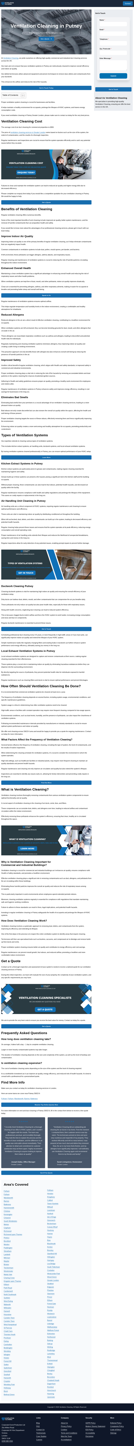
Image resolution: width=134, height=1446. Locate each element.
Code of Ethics (115, 1430)
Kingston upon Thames (12, 1281)
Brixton (6, 1264)
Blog (38, 1423)
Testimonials (41, 1433)
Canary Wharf (52, 1227)
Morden (6, 1244)
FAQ (38, 1426)
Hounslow (7, 1314)
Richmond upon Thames (13, 1234)
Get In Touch (113, 89)
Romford (50, 1387)
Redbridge (51, 1350)
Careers (39, 1440)
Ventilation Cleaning (10, 58)
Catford (50, 1200)
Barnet (49, 1320)
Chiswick (7, 1218)
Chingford (51, 1370)
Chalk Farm (8, 1331)
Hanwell (7, 1311)
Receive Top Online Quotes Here (46, 1105)
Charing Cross (9, 1278)
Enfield (49, 1364)
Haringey (50, 1260)
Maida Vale (8, 1274)
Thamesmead (52, 1360)
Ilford (49, 1357)
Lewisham (51, 1210)
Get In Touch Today (46, 88)
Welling (50, 1347)
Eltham (49, 1300)
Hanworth (7, 1378)
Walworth (7, 1304)
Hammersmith (9, 1208)
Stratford (50, 1284)
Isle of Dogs (51, 1217)
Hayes (49, 1237)
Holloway (7, 1388)
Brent (6, 1391)
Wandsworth (18, 1099)
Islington (7, 1354)
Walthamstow (52, 1327)
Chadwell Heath (53, 1380)
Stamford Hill (52, 1254)
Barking (50, 1340)
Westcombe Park (53, 1274)
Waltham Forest (53, 1330)
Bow (49, 1240)
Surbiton (7, 1298)
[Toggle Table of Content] (21, 95)
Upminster (51, 1397)
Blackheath (51, 1244)
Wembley (7, 1351)
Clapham (7, 1228)
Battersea (34, 1099)
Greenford (7, 1371)
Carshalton (8, 1344)
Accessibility (90, 1433)
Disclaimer (89, 1436)
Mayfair (6, 1261)
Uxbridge (50, 1324)
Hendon (50, 1194)
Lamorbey (51, 1354)
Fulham (4, 1099)
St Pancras (8, 1328)
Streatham (7, 1251)
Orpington (51, 1367)
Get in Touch (46, 629)
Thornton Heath (9, 1334)
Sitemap (113, 1433)
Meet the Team (66, 1436)
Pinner (49, 1297)
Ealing (6, 1341)
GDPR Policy (90, 1423)
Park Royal (8, 1288)
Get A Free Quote (46, 1173)
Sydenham (8, 1368)
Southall (7, 1374)
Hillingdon (51, 1257)
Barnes (27, 1099)
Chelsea (7, 1211)
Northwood (51, 1337)
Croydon (7, 1381)
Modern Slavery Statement (95, 1426)
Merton (6, 1224)
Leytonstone (51, 1317)
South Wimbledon (10, 1221)
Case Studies (41, 1436)
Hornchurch (51, 1390)
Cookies (64, 1430)
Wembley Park (9, 1384)
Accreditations (66, 1440)
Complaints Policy (117, 1426)
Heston (6, 1358)
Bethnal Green (9, 1394)
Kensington (8, 1214)
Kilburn (6, 1284)
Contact (128, 3)
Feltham (50, 1190)
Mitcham (7, 1258)
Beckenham (51, 1224)
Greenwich (51, 1220)
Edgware (50, 1287)
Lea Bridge (51, 1264)
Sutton (6, 1364)
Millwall (50, 1207)
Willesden (7, 1308)
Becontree (51, 1377)
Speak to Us (46, 295)
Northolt (50, 1214)
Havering (50, 1394)
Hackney (50, 1230)
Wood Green (52, 1277)
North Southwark (10, 1294)
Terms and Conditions (69, 1433)
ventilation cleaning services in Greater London (27, 132)
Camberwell (8, 1291)
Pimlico (6, 1238)
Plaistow (50, 1290)
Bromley (50, 1250)
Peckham (7, 1338)
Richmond (7, 1231)
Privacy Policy (66, 1426)
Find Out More (46, 783)
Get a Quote (45, 39)
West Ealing (8, 1301)
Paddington (8, 1248)
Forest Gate (51, 1304)
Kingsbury (51, 1197)
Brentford (7, 1241)
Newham (50, 1307)
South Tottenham (53, 1267)
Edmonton (51, 1334)
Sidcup (49, 1344)
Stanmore (50, 1294)
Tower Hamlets (52, 1204)
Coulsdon (50, 1270)
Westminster (8, 1271)
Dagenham (51, 1384)
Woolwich (51, 1314)
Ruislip (49, 1310)
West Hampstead (10, 1324)
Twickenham (8, 1268)
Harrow (50, 1234)
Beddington (8, 1348)
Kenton (50, 1247)
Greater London (53, 1280)
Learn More (46, 457)
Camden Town (9, 1318)
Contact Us (40, 1430)
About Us (64, 1423)
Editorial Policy (115, 1423)
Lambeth (7, 1254)
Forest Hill (7, 1361)
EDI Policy (89, 1430)
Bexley (49, 1374)
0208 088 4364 (7, 1441)
